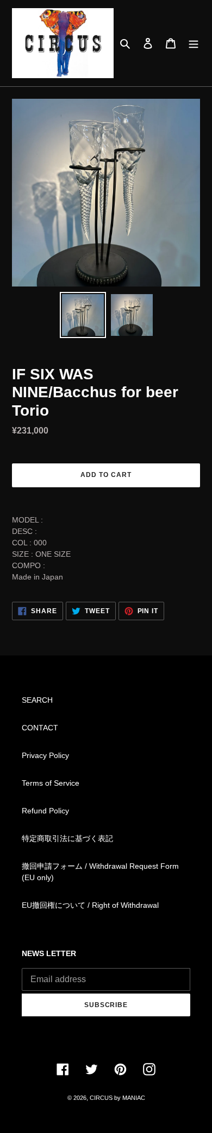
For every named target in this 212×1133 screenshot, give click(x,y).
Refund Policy (45, 810)
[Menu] (193, 43)
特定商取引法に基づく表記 (67, 838)
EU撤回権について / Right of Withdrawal (90, 905)
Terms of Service (50, 783)
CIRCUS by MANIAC (117, 1097)
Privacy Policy (45, 755)
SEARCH (37, 700)
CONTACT (40, 727)
